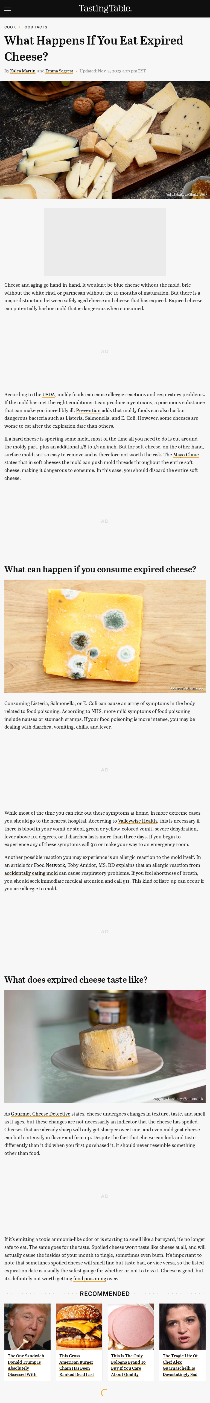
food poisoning (89, 1278)
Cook (10, 27)
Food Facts (34, 27)
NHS (96, 711)
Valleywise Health (137, 820)
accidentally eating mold (31, 872)
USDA (48, 394)
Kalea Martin (23, 70)
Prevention (88, 410)
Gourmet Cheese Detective (40, 1113)
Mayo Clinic (186, 454)
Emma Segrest (59, 70)
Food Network (49, 864)
